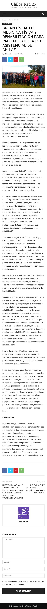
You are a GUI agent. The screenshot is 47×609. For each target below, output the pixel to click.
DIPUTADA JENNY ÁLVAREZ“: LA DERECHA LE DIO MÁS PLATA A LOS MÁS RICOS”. (34, 489)
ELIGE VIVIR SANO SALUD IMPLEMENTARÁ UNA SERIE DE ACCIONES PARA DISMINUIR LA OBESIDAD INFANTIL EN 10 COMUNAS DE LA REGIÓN (13, 491)
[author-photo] (23, 513)
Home (4, 20)
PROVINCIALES (14, 20)
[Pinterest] (15, 59)
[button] (43, 14)
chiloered (8, 54)
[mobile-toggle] (4, 14)
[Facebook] (4, 59)
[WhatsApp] (21, 59)
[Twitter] (10, 59)
